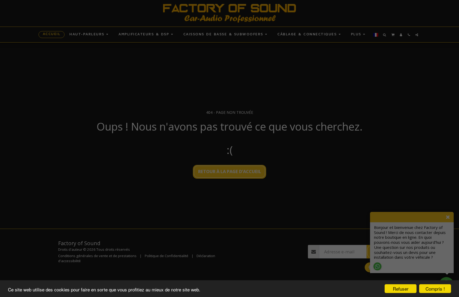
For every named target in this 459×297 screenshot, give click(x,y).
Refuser (401, 288)
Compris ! (435, 288)
